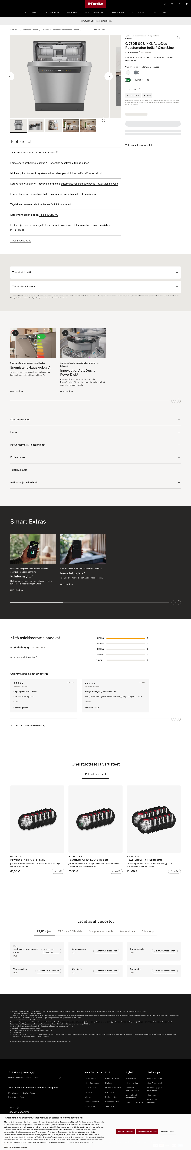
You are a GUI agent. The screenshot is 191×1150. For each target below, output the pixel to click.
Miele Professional (154, 1083)
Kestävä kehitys (90, 1088)
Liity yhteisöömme (18, 1112)
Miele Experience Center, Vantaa (21, 1093)
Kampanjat (109, 1092)
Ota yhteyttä (89, 1106)
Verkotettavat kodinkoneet (131, 1096)
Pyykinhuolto (52, 12)
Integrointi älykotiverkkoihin (132, 1089)
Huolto (142, 12)
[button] (128, 72)
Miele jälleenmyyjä (154, 1078)
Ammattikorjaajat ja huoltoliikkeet (154, 1089)
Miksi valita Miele (112, 1078)
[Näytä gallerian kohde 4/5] (71, 126)
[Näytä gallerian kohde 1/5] (18, 126)
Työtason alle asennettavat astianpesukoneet (60, 30)
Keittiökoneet (30, 12)
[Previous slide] (10, 76)
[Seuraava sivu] (179, 719)
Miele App (148, 931)
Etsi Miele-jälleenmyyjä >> (23, 1072)
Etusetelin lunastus (113, 1088)
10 (57, 152)
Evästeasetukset (167, 1131)
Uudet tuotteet (111, 1097)
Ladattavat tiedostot (48, 951)
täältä (21, 230)
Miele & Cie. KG (48, 215)
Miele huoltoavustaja (134, 1102)
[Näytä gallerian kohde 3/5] (53, 126)
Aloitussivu (14, 30)
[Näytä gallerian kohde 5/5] (88, 126)
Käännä (16, 702)
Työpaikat (88, 1092)
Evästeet (23, 1147)
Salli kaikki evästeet (125, 1131)
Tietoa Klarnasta (111, 1106)
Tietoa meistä (90, 1078)
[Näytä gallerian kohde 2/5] (36, 126)
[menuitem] (32, 12)
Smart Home (118, 12)
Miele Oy (7, 1147)
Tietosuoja (15, 1147)
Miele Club (109, 1083)
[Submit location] (60, 1078)
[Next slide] (108, 76)
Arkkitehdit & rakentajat (152, 1101)
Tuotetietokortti (142, 80)
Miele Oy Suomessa (92, 1083)
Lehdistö (87, 1097)
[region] (65, 76)
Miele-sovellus (132, 1083)
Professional (160, 12)
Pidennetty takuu (112, 1102)
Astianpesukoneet (30, 30)
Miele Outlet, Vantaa (16, 1097)
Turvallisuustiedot (20, 240)
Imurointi (72, 12)
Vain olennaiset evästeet (147, 1131)
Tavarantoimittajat (91, 1102)
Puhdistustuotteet (94, 12)
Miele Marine (152, 1095)
